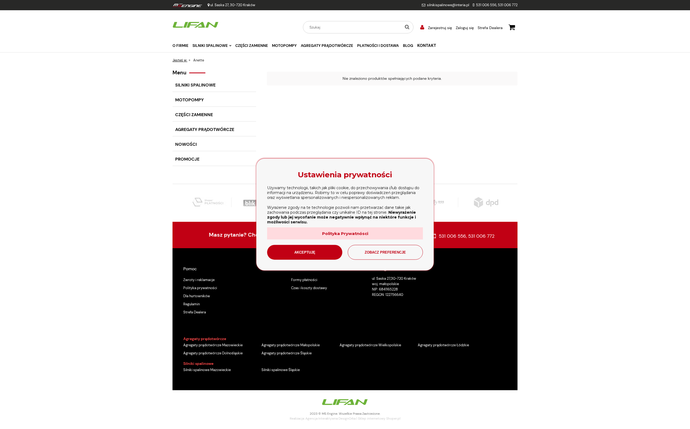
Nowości (186, 144)
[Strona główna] (195, 24)
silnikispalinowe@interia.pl (448, 5)
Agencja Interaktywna (321, 418)
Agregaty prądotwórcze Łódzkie (443, 345)
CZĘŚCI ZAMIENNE (194, 114)
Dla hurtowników (196, 296)
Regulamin (191, 304)
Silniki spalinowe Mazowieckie (207, 370)
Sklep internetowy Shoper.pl (379, 418)
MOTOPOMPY (189, 100)
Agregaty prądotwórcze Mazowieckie (213, 345)
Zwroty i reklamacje (199, 280)
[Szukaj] (407, 27)
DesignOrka (347, 418)
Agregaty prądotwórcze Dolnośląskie (213, 353)
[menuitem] (182, 45)
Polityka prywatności (200, 288)
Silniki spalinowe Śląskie (280, 370)
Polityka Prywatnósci (345, 233)
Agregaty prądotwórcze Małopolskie (290, 345)
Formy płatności (304, 280)
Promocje (187, 159)
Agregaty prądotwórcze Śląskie (286, 353)
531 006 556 (486, 5)
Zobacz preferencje (385, 252)
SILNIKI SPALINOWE (195, 85)
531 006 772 (508, 5)
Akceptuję (304, 252)
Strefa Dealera (490, 27)
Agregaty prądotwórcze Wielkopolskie (370, 345)
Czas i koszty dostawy (309, 288)
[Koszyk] (511, 26)
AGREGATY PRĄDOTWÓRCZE (204, 129)
